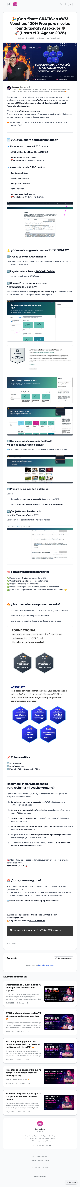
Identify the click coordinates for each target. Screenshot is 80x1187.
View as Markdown (56, 38)
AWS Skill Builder (16, 766)
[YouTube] (43, 1145)
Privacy (40, 1160)
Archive (33, 1160)
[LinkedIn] (30, 87)
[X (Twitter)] (27, 87)
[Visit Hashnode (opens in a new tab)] (40, 1177)
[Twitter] (30, 1145)
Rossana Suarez (19, 87)
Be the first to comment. (46, 965)
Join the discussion (65, 958)
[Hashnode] (50, 1145)
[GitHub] (37, 1145)
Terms (47, 1160)
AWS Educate (15, 763)
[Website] (47, 1145)
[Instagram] (33, 1145)
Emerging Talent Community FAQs (24, 769)
